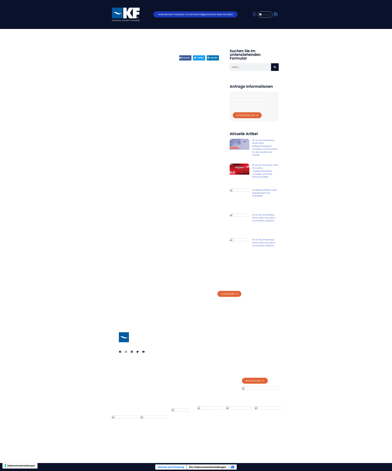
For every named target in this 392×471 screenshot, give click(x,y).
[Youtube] (143, 352)
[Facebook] (120, 352)
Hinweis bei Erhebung (171, 467)
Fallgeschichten (207, 14)
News (219, 14)
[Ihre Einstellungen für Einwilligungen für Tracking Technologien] (20, 466)
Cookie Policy (260, 340)
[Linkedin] (131, 352)
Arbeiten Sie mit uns (232, 441)
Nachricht (208, 441)
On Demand (192, 14)
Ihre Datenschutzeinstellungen (207, 467)
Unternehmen (165, 14)
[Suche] (275, 67)
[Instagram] (126, 352)
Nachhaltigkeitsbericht (254, 356)
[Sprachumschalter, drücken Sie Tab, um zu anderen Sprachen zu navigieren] (265, 14)
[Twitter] (137, 352)
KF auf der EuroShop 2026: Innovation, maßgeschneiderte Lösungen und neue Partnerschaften (265, 171)
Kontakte (228, 14)
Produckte (179, 14)
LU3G (207, 451)
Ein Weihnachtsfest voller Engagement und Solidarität (264, 193)
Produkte (169, 441)
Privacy (246, 340)
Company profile (251, 353)
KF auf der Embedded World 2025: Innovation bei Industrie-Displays (263, 218)
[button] (185, 58)
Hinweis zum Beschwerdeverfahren (254, 371)
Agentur (152, 441)
